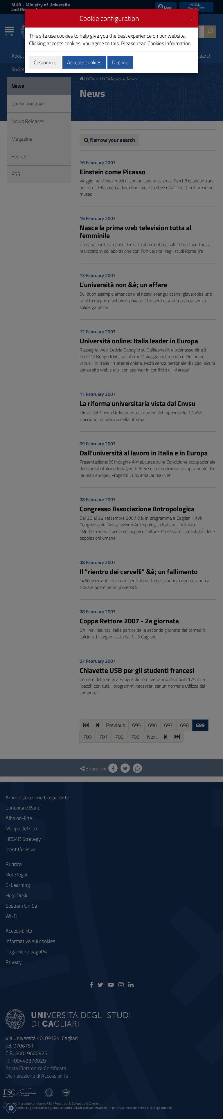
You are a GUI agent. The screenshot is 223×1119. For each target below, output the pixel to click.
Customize (45, 62)
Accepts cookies (84, 62)
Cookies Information (169, 43)
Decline (120, 62)
